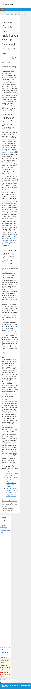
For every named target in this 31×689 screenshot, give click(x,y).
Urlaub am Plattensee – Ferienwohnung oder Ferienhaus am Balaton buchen (9, 503)
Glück (10, 420)
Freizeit (4, 499)
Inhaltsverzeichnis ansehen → (5, 648)
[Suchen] (0, 682)
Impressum (5, 686)
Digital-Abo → (4, 657)
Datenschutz (26, 685)
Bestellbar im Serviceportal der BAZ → (5, 674)
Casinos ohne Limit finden (9, 152)
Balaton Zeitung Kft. (13, 685)
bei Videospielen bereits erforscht (10, 238)
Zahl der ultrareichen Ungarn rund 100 (8, 509)
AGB (21, 685)
